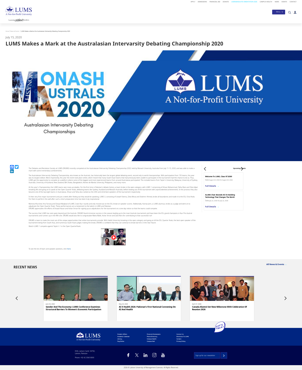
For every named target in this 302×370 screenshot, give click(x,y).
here (69, 249)
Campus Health (266, 2)
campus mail (151, 341)
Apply (193, 2)
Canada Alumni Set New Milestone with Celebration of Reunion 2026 (146, 308)
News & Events (14, 31)
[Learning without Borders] (18, 20)
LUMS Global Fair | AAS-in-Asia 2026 (219, 176)
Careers (178, 339)
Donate (226, 2)
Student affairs (122, 334)
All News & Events (275, 264)
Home (7, 31)
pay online (120, 341)
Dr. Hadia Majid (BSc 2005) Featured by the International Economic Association (220, 308)
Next (242, 168)
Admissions (202, 2)
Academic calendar (123, 336)
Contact (293, 2)
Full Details (210, 186)
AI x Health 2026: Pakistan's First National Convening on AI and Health (74, 308)
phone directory (152, 336)
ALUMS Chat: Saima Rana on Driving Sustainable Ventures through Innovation (222, 196)
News (277, 2)
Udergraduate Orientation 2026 (244, 2)
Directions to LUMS (182, 336)
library (119, 339)
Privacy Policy (180, 341)
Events (284, 2)
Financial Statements (153, 334)
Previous (205, 168)
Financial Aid (215, 2)
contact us (180, 334)
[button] (289, 12)
